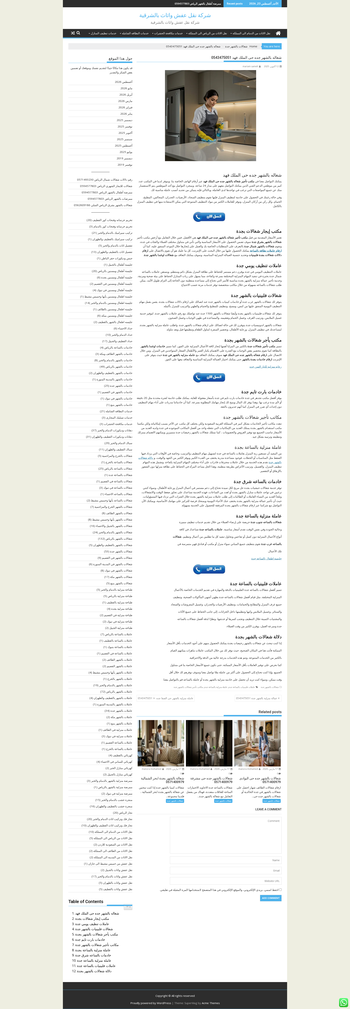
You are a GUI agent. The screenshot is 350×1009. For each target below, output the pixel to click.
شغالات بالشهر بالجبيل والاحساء (114, 526)
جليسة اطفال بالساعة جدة (266, 558)
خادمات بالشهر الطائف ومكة (116, 354)
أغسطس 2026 (123, 82)
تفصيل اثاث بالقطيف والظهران (114, 252)
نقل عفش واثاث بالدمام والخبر (114, 876)
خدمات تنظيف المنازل (103, 33)
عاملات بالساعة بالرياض (118, 634)
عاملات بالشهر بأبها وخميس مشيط (112, 672)
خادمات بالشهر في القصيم (117, 392)
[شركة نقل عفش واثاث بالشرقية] (278, 32)
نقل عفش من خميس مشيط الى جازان (110, 863)
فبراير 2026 (125, 107)
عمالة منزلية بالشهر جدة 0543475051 (256, 698)
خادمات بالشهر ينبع (121, 405)
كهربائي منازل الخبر (121, 768)
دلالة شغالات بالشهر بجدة (94, 971)
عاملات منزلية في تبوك (119, 736)
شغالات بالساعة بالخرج (119, 462)
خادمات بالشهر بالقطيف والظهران (112, 373)
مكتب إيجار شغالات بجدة (92, 918)
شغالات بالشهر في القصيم (117, 557)
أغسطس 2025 (123, 145)
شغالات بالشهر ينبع (121, 583)
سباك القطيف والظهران (118, 449)
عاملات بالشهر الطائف (119, 659)
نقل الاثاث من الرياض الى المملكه (207, 33)
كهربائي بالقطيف (122, 755)
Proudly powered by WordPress (150, 1003)
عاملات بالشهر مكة (121, 717)
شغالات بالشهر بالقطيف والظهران (112, 545)
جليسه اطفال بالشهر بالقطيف (115, 322)
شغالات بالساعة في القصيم (116, 481)
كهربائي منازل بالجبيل (119, 774)
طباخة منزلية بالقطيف (119, 602)
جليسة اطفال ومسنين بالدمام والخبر (111, 303)
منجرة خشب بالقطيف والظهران (114, 806)
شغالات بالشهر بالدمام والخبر (115, 532)
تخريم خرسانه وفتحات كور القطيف (112, 220)
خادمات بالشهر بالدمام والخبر (115, 360)
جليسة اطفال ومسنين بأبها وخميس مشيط (108, 296)
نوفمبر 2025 (125, 126)
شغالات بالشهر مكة (121, 577)
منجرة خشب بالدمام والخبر (116, 800)
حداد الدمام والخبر (122, 334)
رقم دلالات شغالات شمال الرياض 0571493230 (104, 179)
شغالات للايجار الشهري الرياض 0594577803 (106, 186)
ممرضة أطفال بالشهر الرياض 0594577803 (198, 3)
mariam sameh (250, 66)
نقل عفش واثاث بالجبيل (118, 870)
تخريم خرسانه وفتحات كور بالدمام (113, 226)
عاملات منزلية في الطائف (117, 730)
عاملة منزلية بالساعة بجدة (93, 950)
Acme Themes (211, 1003)
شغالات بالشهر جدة (270, 687)
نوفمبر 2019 (125, 164)
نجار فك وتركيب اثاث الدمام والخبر (112, 819)
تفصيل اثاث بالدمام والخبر (117, 245)
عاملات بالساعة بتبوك (120, 647)
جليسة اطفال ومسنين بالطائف (114, 309)
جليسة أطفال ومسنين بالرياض (115, 271)
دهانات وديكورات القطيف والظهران (112, 436)
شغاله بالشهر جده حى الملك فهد (97, 913)
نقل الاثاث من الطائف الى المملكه (112, 851)
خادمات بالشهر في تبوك (118, 398)
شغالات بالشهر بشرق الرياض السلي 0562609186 (103, 205)
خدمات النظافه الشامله (135, 33)
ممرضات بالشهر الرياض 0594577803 (110, 198)
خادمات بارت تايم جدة (90, 939)
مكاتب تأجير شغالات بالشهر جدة (188, 687)
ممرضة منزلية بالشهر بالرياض (115, 787)
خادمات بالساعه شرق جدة (93, 955)
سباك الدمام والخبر (121, 443)
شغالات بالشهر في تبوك (118, 570)
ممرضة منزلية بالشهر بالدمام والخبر (111, 781)
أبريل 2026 (125, 94)
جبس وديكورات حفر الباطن (116, 258)
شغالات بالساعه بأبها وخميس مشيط (111, 500)
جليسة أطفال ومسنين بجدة (116, 277)
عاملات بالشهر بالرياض (119, 691)
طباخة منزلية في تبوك (119, 621)
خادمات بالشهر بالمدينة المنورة (114, 379)
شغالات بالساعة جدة (120, 475)
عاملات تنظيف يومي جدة (92, 924)
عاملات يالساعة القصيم (119, 742)
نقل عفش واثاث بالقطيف (117, 889)
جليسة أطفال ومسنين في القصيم (113, 283)
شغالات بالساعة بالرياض (118, 468)
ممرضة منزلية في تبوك (119, 793)
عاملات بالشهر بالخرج (119, 679)
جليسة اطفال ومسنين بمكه (116, 315)
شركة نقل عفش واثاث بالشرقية (175, 15)
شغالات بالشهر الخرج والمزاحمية (113, 507)
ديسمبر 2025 (124, 120)
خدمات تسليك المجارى (119, 417)
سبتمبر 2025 (124, 139)
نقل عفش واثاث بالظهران (117, 882)
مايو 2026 (126, 88)
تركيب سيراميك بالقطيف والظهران (112, 239)
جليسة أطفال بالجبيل (120, 264)
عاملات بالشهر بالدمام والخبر (115, 685)
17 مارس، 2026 (270, 768)
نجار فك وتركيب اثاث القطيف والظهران (109, 825)
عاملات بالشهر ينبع (121, 723)
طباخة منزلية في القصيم (118, 615)
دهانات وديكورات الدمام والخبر (114, 430)
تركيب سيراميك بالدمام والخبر (115, 232)
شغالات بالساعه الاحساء (118, 494)
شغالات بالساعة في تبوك (118, 487)
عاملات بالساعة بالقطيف (118, 640)
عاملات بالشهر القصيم (119, 666)
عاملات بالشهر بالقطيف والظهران (113, 698)
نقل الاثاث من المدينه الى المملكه (113, 857)
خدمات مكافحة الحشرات (168, 33)
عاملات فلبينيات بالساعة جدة (242, 687)
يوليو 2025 (126, 152)
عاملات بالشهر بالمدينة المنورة (114, 704)
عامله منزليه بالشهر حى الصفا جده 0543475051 (165, 698)
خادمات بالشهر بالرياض (119, 366)
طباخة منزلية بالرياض (120, 596)
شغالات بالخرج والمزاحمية (117, 456)
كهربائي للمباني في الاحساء (116, 761)
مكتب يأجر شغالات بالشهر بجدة (96, 934)
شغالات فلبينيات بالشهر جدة (94, 929)
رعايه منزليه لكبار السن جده (266, 366)
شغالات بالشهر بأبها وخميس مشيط (112, 519)
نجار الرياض (125, 812)
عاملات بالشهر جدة (121, 710)
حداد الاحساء (125, 328)
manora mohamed (248, 768)
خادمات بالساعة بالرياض (118, 347)
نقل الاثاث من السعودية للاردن (115, 844)
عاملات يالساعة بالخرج (119, 749)
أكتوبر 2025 (125, 133)
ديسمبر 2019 (124, 158)
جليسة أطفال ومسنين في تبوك (114, 290)
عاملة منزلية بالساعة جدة (216, 687)
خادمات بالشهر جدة (121, 385)
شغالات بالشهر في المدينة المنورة (112, 564)
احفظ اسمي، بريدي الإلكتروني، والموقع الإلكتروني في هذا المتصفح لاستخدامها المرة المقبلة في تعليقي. (219, 890)
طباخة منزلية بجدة (121, 608)
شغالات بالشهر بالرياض (119, 538)
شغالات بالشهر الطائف (119, 513)
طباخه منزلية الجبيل (120, 628)
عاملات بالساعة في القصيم (116, 653)
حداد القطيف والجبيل (120, 341)
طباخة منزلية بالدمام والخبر (116, 589)
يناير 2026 (126, 113)
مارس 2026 (125, 101)
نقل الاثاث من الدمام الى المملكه (251, 33)
